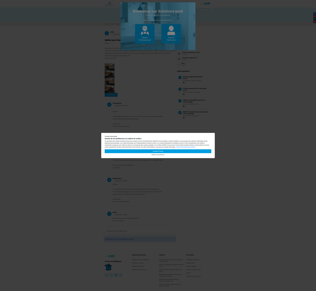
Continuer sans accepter (111, 136)
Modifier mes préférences (158, 154)
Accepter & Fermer (158, 151)
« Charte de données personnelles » (185, 147)
